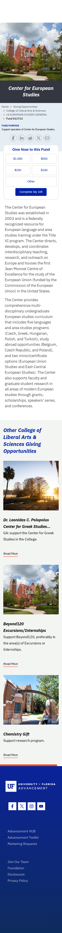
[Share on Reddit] (31, 139)
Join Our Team (18, 861)
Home (5, 106)
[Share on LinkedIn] (22, 139)
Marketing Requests (22, 843)
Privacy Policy (18, 880)
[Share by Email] (48, 139)
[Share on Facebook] (14, 139)
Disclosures (16, 874)
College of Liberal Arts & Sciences (26, 110)
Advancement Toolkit (23, 837)
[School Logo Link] (29, 786)
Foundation (16, 868)
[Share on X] (39, 139)
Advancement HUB (22, 831)
